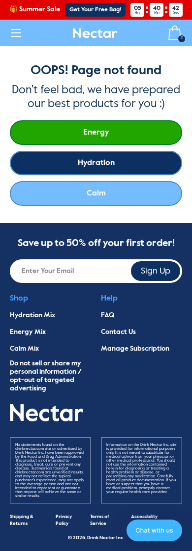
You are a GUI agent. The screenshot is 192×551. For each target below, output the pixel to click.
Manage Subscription (135, 348)
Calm (96, 193)
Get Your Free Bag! (95, 10)
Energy (96, 133)
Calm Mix (24, 348)
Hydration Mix (32, 315)
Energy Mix (28, 332)
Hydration (96, 163)
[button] (154, 530)
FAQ (108, 315)
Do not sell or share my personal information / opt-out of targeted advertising (46, 375)
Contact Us (118, 332)
